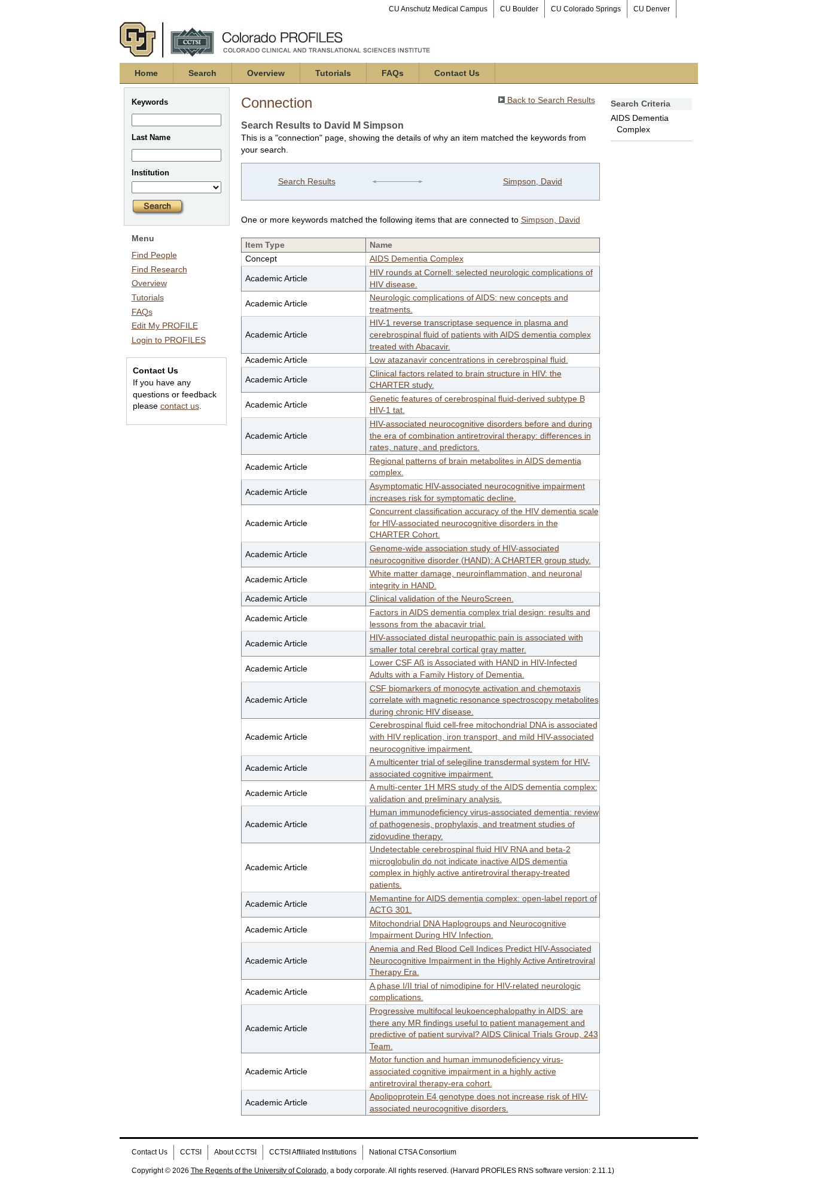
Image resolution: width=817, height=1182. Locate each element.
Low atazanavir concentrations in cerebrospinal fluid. (469, 359)
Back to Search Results (550, 100)
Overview (266, 73)
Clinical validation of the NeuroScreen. (442, 598)
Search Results (307, 181)
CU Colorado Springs (586, 9)
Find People (154, 255)
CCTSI (191, 1152)
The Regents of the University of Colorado (259, 1170)
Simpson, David (532, 181)
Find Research (159, 269)
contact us (179, 406)
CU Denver (651, 9)
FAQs (393, 73)
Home (146, 73)
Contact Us (457, 73)
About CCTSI (235, 1152)
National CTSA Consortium (412, 1152)
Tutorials (333, 73)
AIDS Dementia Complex (417, 258)
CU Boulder (519, 9)
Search (202, 73)
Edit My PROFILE (165, 325)
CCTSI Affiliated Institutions (312, 1152)
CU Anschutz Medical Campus (438, 9)
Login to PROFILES (169, 340)
